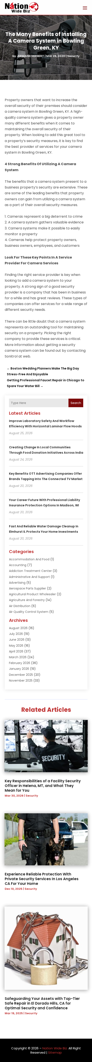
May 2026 (16, 645)
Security (73, 56)
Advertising (17, 582)
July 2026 (16, 634)
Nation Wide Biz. (55, 1048)
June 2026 (16, 639)
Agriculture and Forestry (27, 600)
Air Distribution (19, 606)
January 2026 (19, 669)
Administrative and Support (29, 577)
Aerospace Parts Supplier (27, 588)
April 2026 (16, 651)
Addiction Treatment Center (30, 571)
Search (76, 403)
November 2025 (21, 680)
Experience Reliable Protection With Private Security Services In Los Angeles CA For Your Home (42, 879)
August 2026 (18, 628)
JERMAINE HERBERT (30, 56)
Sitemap (55, 1052)
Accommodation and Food (29, 559)
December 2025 (21, 675)
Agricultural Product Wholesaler (32, 594)
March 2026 (18, 657)
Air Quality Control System (28, 612)
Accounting (17, 565)
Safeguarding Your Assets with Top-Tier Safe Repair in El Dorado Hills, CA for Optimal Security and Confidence (42, 1003)
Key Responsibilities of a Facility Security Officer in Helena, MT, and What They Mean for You (43, 785)
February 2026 (19, 663)
